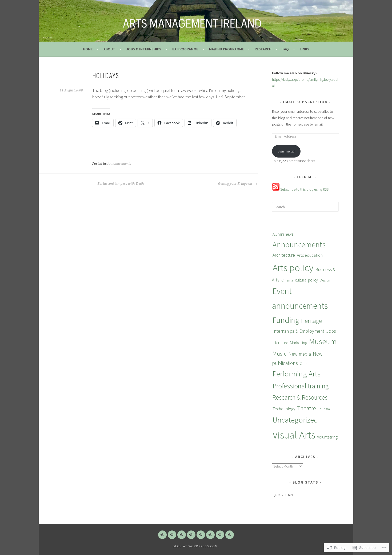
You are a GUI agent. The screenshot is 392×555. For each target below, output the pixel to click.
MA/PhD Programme (226, 49)
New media (300, 354)
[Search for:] (305, 206)
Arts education (310, 255)
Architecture (284, 255)
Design (325, 280)
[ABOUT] (172, 534)
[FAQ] (220, 534)
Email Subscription (305, 101)
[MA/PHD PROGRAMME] (201, 534)
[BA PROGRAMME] (191, 534)
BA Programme (185, 49)
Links (304, 49)
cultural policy (306, 280)
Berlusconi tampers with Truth (120, 184)
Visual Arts (294, 434)
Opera (304, 363)
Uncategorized (295, 420)
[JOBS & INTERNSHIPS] (181, 534)
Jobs (331, 331)
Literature (280, 342)
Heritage (311, 320)
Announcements (119, 164)
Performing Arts (297, 374)
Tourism (324, 409)
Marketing (298, 342)
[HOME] (162, 534)
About (109, 49)
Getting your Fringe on (235, 184)
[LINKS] (229, 534)
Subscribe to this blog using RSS (304, 189)
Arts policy (293, 268)
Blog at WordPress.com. (196, 546)
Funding (286, 320)
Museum (323, 341)
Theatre (306, 408)
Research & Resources (300, 397)
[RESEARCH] (210, 534)
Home (88, 49)
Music (280, 353)
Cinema (287, 280)
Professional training (301, 386)
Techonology (284, 408)
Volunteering (327, 437)
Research (263, 49)
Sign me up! (286, 151)
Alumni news (283, 234)
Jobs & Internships (143, 49)
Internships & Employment (298, 331)
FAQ (285, 49)
